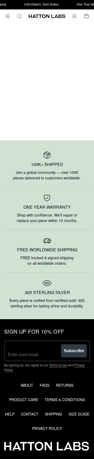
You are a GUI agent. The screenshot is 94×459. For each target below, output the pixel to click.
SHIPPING (53, 414)
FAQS (44, 385)
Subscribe (74, 351)
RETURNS (64, 385)
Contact (29, 414)
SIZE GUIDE (79, 414)
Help (9, 414)
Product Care (23, 399)
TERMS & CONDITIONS (65, 399)
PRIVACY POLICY (47, 428)
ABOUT (27, 385)
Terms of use (58, 365)
